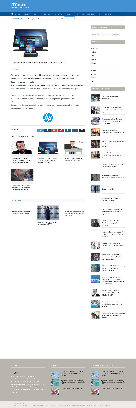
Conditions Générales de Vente (71, 405)
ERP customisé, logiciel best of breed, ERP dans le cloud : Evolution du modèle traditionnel (113, 268)
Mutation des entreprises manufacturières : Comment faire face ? (113, 132)
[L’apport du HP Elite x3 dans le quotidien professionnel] (74, 148)
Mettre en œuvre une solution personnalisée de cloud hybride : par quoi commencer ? (113, 245)
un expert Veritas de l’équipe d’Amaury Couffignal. (110, 199)
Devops (108, 14)
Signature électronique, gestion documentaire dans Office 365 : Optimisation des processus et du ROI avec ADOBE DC (113, 280)
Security (27, 14)
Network (80, 14)
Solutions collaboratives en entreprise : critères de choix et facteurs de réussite (113, 315)
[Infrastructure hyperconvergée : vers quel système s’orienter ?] (22, 207)
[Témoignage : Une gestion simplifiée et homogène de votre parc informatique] (22, 176)
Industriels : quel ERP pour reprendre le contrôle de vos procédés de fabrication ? (113, 144)
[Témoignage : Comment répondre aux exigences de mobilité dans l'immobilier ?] (22, 148)
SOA (35, 14)
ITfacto (15, 69)
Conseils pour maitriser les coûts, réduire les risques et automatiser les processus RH (113, 121)
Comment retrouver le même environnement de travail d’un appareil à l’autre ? (48, 160)
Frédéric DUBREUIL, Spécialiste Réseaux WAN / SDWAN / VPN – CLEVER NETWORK (112, 293)
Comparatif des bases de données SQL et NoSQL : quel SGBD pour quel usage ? (72, 373)
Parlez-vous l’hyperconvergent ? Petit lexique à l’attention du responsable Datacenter (113, 234)
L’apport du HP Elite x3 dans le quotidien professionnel (74, 159)
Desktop (90, 14)
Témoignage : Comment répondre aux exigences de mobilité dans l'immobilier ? (21, 160)
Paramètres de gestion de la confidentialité (96, 405)
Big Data (58, 14)
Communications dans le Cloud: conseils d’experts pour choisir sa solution (112, 304)
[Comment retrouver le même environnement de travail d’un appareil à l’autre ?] (48, 148)
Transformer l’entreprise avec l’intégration (111, 97)
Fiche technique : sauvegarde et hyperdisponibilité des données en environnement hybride (112, 257)
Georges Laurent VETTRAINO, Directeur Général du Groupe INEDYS (113, 177)
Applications (46, 14)
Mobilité (68, 14)
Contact (14, 405)
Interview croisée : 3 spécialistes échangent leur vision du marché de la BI (73, 382)
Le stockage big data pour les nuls (72, 389)
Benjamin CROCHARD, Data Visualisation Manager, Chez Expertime (110, 223)
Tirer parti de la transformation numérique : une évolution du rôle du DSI (113, 155)
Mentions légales (38, 405)
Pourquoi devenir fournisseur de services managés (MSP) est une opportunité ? (74, 213)
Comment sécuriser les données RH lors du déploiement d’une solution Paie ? (112, 110)
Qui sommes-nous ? (25, 405)
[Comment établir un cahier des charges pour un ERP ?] (48, 212)
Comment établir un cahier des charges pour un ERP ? (111, 188)
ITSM (99, 14)
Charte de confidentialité (52, 405)
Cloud (17, 14)
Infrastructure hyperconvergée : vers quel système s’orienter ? (113, 165)
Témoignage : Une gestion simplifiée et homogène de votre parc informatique (21, 187)
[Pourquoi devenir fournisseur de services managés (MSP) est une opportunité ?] (74, 207)
